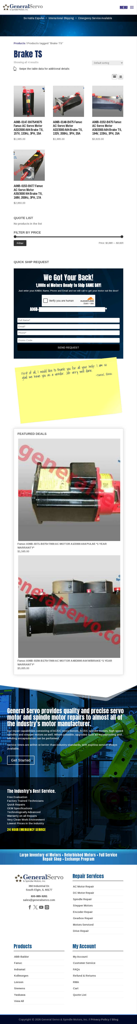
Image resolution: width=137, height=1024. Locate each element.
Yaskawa (19, 994)
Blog (115, 1019)
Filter (20, 243)
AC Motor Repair (83, 886)
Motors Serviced (83, 924)
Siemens (19, 988)
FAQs (76, 969)
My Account (80, 956)
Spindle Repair (82, 899)
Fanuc (18, 962)
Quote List (79, 994)
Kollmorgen (21, 975)
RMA (76, 982)
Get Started (21, 760)
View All (19, 1001)
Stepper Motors (83, 905)
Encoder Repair (83, 911)
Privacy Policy (100, 1019)
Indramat (19, 969)
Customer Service (84, 962)
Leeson (18, 982)
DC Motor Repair (83, 892)
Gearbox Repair (83, 918)
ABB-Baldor (21, 956)
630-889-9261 (39, 896)
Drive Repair (81, 930)
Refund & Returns (84, 975)
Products (19, 43)
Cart (75, 988)
